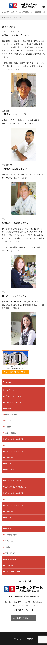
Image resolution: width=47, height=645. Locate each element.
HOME (6, 17)
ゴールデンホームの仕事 (13, 396)
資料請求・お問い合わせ (24, 618)
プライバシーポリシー (12, 571)
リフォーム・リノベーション (15, 451)
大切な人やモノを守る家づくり (21, 12)
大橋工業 (30, 639)
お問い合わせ (9, 470)
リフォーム (9, 421)
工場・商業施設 (10, 433)
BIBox (7, 445)
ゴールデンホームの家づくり (15, 439)
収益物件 (8, 427)
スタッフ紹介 (16, 17)
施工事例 (38, 12)
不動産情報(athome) (12, 559)
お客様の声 (9, 457)
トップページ (9, 390)
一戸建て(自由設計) (11, 414)
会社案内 (8, 463)
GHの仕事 (5, 12)
